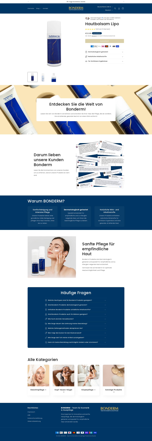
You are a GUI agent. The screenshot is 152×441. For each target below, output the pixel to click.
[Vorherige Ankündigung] (28, 1)
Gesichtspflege (37, 390)
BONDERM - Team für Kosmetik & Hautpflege (73, 436)
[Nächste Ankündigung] (124, 1)
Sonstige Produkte (113, 390)
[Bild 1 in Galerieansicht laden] (32, 77)
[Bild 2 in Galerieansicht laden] (43, 77)
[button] (38, 8)
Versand (94, 36)
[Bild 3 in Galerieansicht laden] (54, 77)
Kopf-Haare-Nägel (63, 390)
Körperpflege (87, 390)
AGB (29, 415)
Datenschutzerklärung (35, 418)
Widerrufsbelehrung (34, 421)
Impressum (31, 412)
